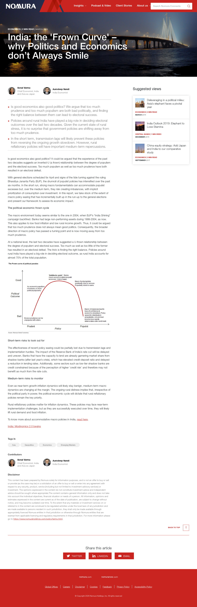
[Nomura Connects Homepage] (19, 6)
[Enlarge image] (59, 298)
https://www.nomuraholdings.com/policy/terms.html (37, 519)
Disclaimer (80, 586)
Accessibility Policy (143, 586)
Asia (14, 445)
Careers (66, 586)
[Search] (188, 6)
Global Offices (51, 586)
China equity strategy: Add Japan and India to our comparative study (166, 149)
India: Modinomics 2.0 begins (24, 426)
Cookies (94, 586)
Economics (47, 445)
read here (82, 419)
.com (85, 577)
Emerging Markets (68, 445)
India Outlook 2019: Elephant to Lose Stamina (165, 125)
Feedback (107, 586)
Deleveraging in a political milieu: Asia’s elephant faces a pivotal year (165, 103)
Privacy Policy (123, 586)
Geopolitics (29, 445)
